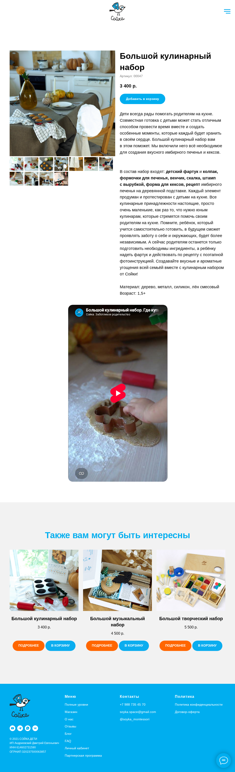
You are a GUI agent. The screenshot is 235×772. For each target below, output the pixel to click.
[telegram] (20, 728)
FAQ (68, 741)
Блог (68, 733)
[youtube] (12, 728)
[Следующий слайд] (109, 103)
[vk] (35, 728)
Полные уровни (76, 704)
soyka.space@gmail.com (138, 712)
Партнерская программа (83, 755)
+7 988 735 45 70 (132, 704)
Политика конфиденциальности (199, 704)
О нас (69, 719)
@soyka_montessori (134, 719)
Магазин (71, 712)
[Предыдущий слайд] (15, 103)
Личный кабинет (77, 748)
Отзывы (70, 726)
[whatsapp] (28, 728)
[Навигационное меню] (227, 11)
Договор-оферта (187, 712)
